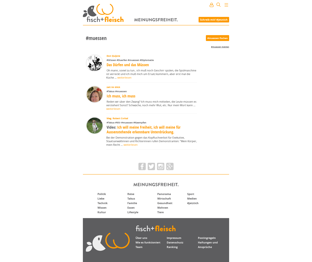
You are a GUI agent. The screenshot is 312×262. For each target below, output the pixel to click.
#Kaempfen (139, 122)
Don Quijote (113, 55)
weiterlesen (124, 77)
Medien (192, 198)
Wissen (102, 207)
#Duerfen (122, 60)
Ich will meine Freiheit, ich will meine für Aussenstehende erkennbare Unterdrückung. (144, 129)
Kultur (102, 212)
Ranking (172, 247)
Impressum (174, 238)
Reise (130, 194)
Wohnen (162, 207)
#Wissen (112, 60)
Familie (132, 203)
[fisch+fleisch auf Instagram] (160, 166)
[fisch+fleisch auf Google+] (170, 166)
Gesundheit (164, 203)
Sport (190, 194)
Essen (131, 207)
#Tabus (111, 91)
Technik (103, 203)
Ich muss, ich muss (121, 96)
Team (139, 247)
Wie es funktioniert (148, 242)
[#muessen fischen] (217, 38)
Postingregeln (207, 238)
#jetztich (193, 203)
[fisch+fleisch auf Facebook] (142, 166)
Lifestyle (132, 212)
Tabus (131, 198)
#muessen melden (220, 47)
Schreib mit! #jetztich (214, 19)
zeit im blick (113, 87)
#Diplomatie (147, 60)
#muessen (134, 60)
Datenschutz (175, 242)
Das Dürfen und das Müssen (128, 64)
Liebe (101, 198)
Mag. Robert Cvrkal (117, 118)
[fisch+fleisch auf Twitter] (151, 166)
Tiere (160, 212)
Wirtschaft (164, 198)
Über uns (141, 238)
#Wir (118, 122)
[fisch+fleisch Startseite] (156, 13)
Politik (102, 194)
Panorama (164, 194)
